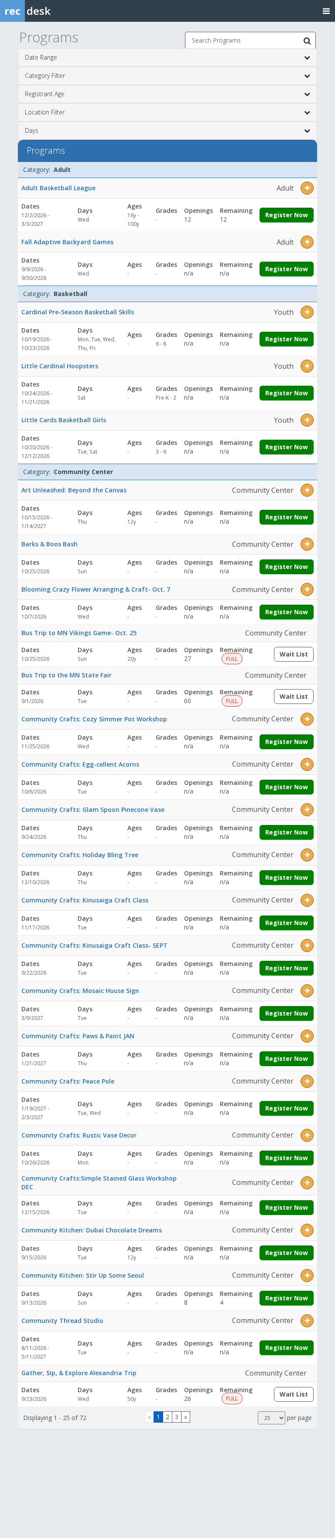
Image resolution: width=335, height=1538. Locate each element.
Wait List (297, 656)
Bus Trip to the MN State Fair (66, 675)
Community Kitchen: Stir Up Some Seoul (82, 1275)
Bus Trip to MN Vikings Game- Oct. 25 (79, 633)
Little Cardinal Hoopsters (59, 366)
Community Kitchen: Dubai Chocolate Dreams (91, 1230)
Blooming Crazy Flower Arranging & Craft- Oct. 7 (95, 589)
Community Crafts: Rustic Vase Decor (79, 1135)
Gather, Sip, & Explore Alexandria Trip (79, 1373)
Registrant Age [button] (45, 94)
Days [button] (31, 130)
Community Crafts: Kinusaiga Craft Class (84, 900)
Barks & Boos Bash (49, 544)
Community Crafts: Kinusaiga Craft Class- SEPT (94, 945)
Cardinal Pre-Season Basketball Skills (77, 312)
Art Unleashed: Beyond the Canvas (73, 490)
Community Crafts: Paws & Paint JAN (77, 1036)
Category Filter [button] (45, 75)
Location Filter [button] (45, 112)
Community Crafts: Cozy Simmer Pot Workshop (94, 719)
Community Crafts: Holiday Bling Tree (79, 855)
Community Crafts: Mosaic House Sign (80, 990)
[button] (307, 188)
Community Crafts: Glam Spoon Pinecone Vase (92, 809)
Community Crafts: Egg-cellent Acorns (80, 764)
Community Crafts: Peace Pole (67, 1081)
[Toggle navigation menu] (326, 10)
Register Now (286, 215)
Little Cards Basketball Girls (63, 420)
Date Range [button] (41, 57)
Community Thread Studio (62, 1320)
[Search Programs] (307, 40)
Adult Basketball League (58, 188)
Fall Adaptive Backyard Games (67, 242)
